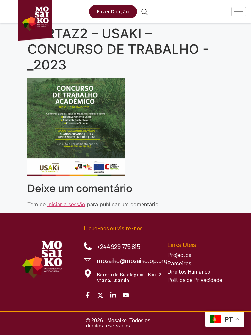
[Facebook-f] (88, 295)
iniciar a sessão (66, 204)
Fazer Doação (113, 11)
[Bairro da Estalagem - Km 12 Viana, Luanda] (88, 273)
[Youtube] (126, 295)
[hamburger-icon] (238, 11)
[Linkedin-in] (113, 295)
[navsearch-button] (144, 12)
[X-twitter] (100, 295)
